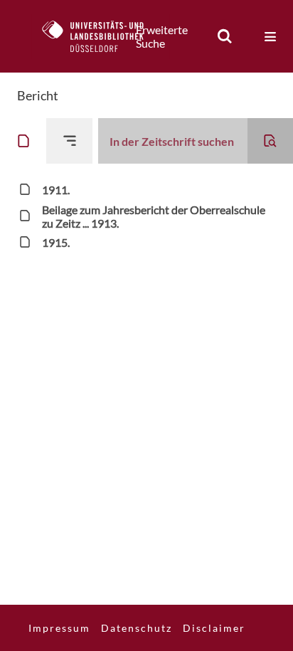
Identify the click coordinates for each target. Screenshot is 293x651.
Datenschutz (136, 628)
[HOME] (100, 36)
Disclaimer (214, 628)
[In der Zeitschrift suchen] (270, 141)
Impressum (59, 628)
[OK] (224, 36)
